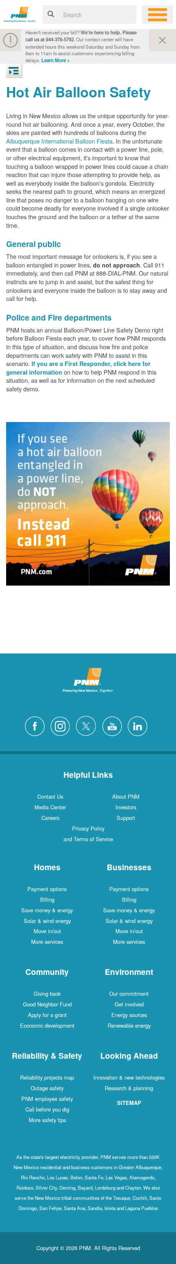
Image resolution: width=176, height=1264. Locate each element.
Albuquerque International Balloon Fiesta (59, 141)
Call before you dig (47, 1109)
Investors (125, 807)
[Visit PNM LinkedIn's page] (139, 725)
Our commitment (129, 993)
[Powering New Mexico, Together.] (20, 13)
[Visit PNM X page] (88, 725)
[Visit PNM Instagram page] (62, 725)
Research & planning (129, 1088)
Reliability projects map (47, 1077)
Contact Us (50, 796)
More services (47, 941)
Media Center (50, 807)
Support (126, 818)
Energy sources (129, 1015)
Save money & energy (47, 910)
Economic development (47, 1025)
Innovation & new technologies (129, 1077)
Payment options (47, 889)
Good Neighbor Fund (47, 1004)
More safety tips (47, 1120)
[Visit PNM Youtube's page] (114, 725)
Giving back (47, 993)
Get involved (129, 1004)
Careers (50, 818)
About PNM (126, 796)
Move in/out (47, 931)
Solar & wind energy (47, 921)
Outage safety (47, 1088)
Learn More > (55, 60)
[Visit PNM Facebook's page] (37, 725)
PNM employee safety (47, 1098)
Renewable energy (129, 1025)
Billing (47, 899)
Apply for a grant (47, 1015)
